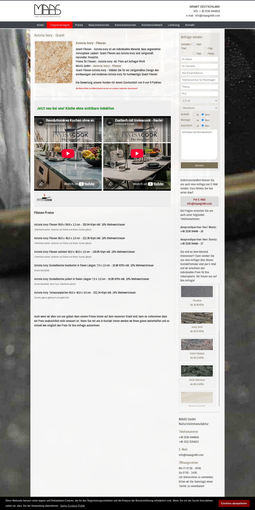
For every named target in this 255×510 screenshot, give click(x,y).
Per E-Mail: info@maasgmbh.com (199, 201)
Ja (197, 114)
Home (40, 25)
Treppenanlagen (59, 25)
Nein (207, 114)
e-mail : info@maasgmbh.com (203, 15)
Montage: (186, 120)
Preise (79, 25)
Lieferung (174, 25)
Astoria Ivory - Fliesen (91, 43)
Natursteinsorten (99, 25)
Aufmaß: (185, 114)
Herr (198, 44)
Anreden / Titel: (186, 46)
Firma (210, 53)
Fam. (199, 53)
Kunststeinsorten (125, 25)
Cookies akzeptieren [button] (234, 503)
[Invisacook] (44, 203)
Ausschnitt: (186, 125)
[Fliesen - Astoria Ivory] (53, 82)
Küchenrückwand (152, 25)
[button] (72, 506)
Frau (210, 48)
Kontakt (190, 25)
